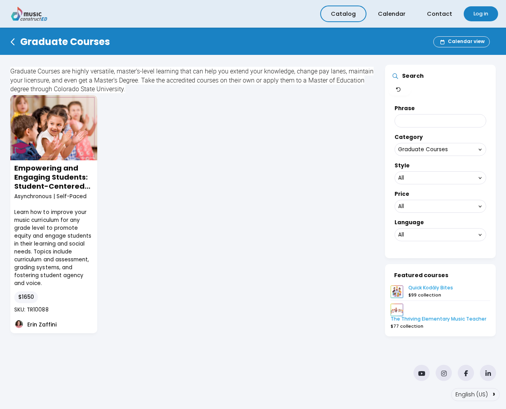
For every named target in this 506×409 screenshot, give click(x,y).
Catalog (343, 14)
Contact (439, 14)
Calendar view (466, 41)
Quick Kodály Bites (430, 287)
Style (402, 165)
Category (409, 137)
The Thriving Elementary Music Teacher (438, 318)
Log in (481, 13)
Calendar (392, 14)
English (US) (475, 393)
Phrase (405, 108)
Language (409, 222)
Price (402, 194)
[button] (400, 90)
